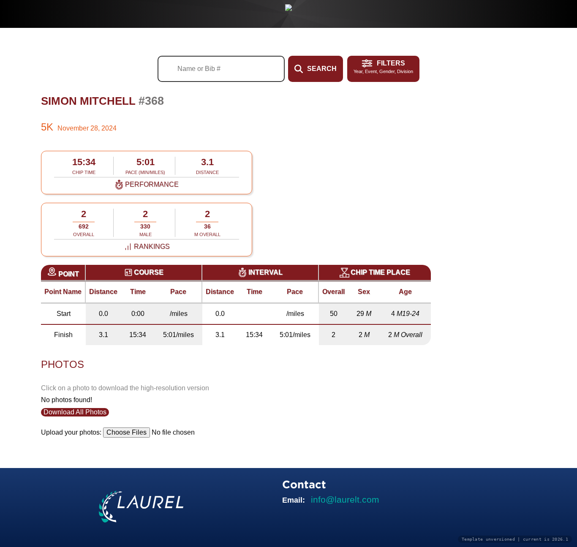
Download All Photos (75, 412)
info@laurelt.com (345, 499)
